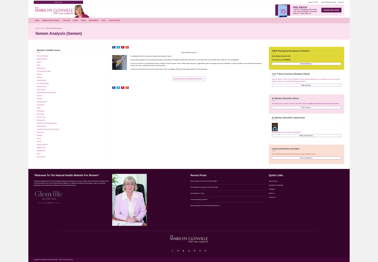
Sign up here (306, 85)
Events (75, 20)
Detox (38, 65)
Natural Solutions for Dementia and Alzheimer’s (286, 132)
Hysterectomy (41, 89)
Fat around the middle (44, 71)
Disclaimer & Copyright (276, 185)
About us (271, 193)
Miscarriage (40, 114)
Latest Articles (114, 20)
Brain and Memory (42, 56)
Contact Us (341, 2)
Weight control (41, 147)
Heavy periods (41, 86)
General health (41, 80)
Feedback (272, 189)
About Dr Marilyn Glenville (328, 2)
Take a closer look (306, 135)
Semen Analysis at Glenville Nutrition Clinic (188, 79)
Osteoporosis (41, 120)
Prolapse (39, 135)
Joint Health (40, 105)
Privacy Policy (273, 181)
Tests (103, 20)
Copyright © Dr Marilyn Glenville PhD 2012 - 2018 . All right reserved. (53, 259)
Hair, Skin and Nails (43, 83)
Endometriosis (41, 68)
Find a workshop (306, 158)
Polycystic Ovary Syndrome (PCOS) (48, 129)
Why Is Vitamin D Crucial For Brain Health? (203, 181)
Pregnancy (40, 132)
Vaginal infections (42, 144)
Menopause (40, 111)
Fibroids (39, 77)
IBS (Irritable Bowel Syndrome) (46, 92)
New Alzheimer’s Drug (197, 193)
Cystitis (39, 62)
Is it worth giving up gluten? (199, 199)
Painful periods (41, 126)
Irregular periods (42, 102)
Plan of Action (41, 157)
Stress (39, 138)
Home (37, 20)
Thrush (39, 141)
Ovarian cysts (41, 117)
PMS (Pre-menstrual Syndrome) (47, 123)
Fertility (39, 74)
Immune (39, 95)
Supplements (94, 20)
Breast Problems (42, 59)
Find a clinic (306, 107)
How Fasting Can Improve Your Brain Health (204, 187)
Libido (39, 108)
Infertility (39, 98)
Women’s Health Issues (50, 20)
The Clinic (66, 20)
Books (83, 20)
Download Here (306, 63)
